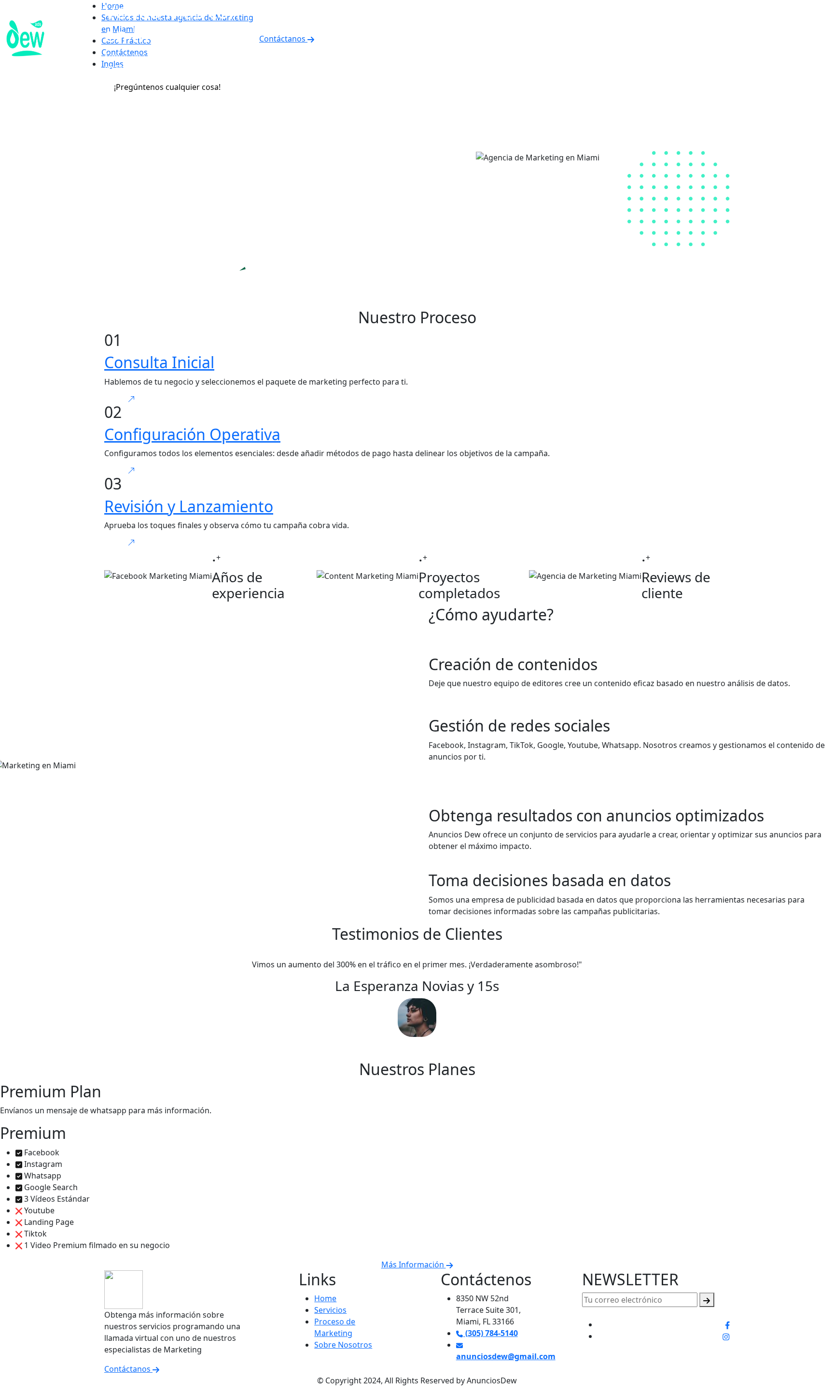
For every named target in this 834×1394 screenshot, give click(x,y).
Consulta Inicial (159, 362)
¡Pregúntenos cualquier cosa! (167, 87)
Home (325, 1298)
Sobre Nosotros (343, 1344)
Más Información (413, 1264)
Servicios (330, 1310)
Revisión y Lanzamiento (188, 506)
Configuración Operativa (192, 434)
